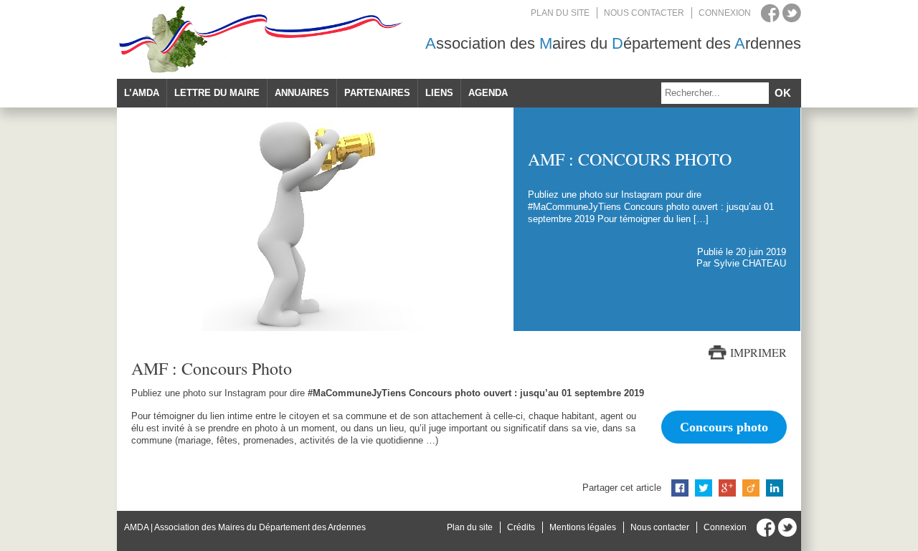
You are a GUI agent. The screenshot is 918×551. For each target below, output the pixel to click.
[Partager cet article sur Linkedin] (774, 488)
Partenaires (377, 92)
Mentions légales (582, 527)
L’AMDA (141, 92)
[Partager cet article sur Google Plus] (727, 488)
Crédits (521, 527)
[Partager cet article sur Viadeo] (751, 488)
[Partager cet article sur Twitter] (703, 488)
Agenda (488, 92)
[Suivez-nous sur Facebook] (770, 13)
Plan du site (560, 13)
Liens (439, 92)
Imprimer (758, 352)
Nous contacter (644, 13)
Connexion (725, 13)
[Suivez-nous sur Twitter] (791, 13)
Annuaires (302, 92)
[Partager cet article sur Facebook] (679, 488)
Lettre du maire (217, 92)
